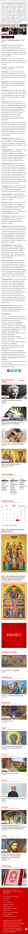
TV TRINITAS (6, 900)
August (14, 505)
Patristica (4, 755)
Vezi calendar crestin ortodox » (9, 525)
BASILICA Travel (6, 910)
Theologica (4, 807)
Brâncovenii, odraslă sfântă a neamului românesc (10, 465)
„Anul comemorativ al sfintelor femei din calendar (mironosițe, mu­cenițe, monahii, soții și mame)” (13, 578)
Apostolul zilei (5, 702)
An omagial (4, 32)
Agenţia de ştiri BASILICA (8, 904)
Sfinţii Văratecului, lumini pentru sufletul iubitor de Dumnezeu (12, 423)
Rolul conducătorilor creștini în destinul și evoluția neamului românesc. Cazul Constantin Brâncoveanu (11, 856)
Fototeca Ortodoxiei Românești (10, 896)
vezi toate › (22, 380)
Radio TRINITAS (6, 898)
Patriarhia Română (7, 906)
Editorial (4, 780)
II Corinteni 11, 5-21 (7, 721)
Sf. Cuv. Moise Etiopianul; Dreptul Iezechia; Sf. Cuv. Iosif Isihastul (12, 747)
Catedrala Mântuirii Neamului (10, 908)
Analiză (3, 836)
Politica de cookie (7, 890)
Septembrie (21, 506)
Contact (14, 891)
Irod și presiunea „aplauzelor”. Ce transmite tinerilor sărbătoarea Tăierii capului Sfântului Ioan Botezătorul (13, 827)
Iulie (6, 506)
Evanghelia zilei (6, 677)
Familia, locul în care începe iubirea (12, 444)
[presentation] (1, 506)
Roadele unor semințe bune (10, 773)
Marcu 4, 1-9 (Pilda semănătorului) (12, 696)
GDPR (13, 25)
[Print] (19, 370)
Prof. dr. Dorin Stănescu (14, 40)
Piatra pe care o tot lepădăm (10, 670)
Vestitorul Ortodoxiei (8, 902)
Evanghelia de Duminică (9, 652)
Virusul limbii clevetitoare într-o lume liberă (13, 799)
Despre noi (19, 891)
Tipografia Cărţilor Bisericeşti (10, 916)
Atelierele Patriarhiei (8, 914)
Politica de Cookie (5, 25)
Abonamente (6, 893)
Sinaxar (3, 728)
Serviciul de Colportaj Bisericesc (10, 912)
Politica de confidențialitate (10, 890)
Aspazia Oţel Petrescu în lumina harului (11, 401)
